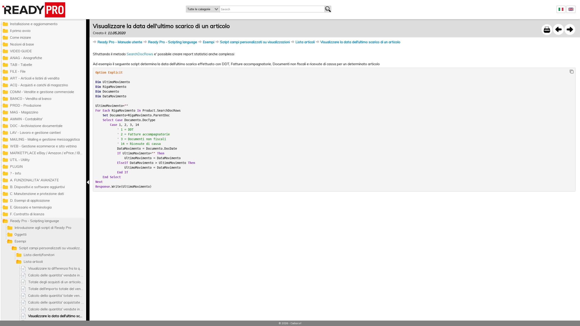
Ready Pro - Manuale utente (119, 42)
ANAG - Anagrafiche (26, 58)
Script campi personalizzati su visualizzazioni (255, 42)
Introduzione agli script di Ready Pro (42, 227)
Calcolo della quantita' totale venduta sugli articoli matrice (56, 295)
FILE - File (18, 71)
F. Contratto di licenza (27, 214)
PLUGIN (16, 166)
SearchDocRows (140, 54)
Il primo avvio (20, 31)
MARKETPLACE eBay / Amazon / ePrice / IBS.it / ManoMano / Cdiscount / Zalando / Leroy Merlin (47, 153)
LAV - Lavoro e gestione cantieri (35, 132)
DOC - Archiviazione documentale (36, 126)
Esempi (208, 42)
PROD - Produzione (25, 105)
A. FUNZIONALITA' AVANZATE (34, 180)
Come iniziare (20, 37)
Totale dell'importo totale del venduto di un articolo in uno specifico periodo (56, 289)
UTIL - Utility (20, 160)
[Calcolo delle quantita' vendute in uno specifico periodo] (558, 29)
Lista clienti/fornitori (39, 255)
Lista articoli (305, 42)
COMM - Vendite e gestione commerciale (42, 92)
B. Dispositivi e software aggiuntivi (37, 187)
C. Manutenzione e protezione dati (37, 194)
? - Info (15, 173)
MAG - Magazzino (24, 112)
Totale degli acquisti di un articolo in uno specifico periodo (56, 282)
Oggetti (20, 234)
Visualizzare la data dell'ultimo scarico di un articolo (360, 42)
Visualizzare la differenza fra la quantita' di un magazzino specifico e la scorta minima (56, 268)
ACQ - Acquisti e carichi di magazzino (39, 85)
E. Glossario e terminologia (31, 207)
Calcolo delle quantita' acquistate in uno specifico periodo (56, 302)
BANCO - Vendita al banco (30, 98)
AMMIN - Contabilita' (26, 119)
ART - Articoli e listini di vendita (34, 78)
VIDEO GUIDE (21, 51)
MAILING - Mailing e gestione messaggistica (45, 139)
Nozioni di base (22, 44)
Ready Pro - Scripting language (172, 42)
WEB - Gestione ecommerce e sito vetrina (43, 146)
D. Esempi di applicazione (30, 200)
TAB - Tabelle (21, 64)
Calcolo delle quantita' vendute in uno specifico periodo (56, 275)
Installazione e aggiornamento (34, 24)
